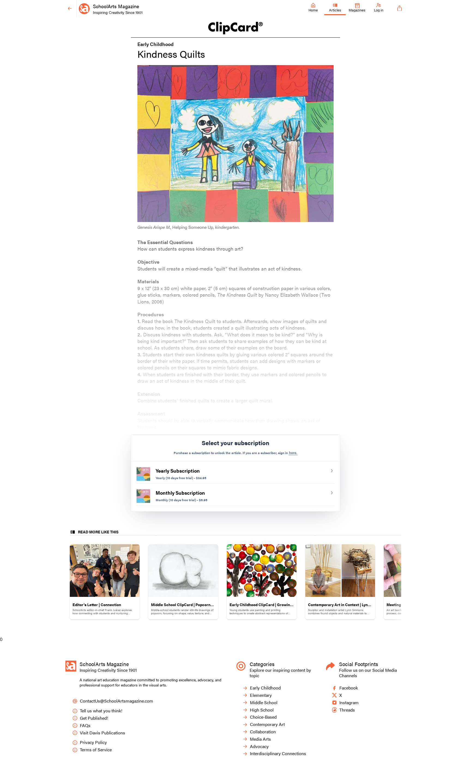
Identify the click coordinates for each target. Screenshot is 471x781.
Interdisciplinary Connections (278, 753)
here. (293, 453)
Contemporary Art (267, 724)
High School (262, 710)
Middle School (263, 703)
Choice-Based (263, 717)
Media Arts (260, 739)
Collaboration (263, 732)
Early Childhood (265, 688)
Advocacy (259, 746)
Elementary (261, 695)
